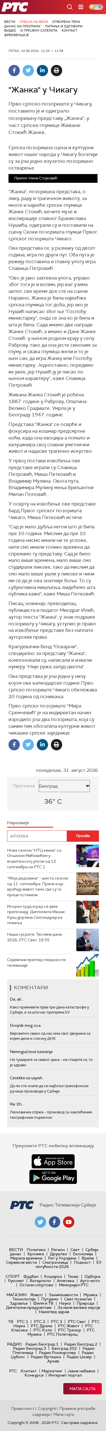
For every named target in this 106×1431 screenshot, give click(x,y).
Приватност (22, 1408)
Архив (53, 1361)
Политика (36, 1249)
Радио (14, 1344)
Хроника (35, 1253)
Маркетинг (52, 1370)
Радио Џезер (79, 1356)
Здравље (19, 1303)
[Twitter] (28, 70)
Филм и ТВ (43, 1303)
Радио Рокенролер (57, 1352)
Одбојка (92, 1276)
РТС (13, 1370)
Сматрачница (55, 1262)
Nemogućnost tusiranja (31, 1051)
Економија (83, 1253)
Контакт (69, 30)
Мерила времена (26, 1258)
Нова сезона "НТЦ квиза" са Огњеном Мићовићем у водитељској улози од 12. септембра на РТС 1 (34, 858)
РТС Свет (77, 1321)
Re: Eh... (17, 1104)
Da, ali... (16, 999)
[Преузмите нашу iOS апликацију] (53, 1161)
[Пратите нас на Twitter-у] (40, 1222)
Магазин (17, 1294)
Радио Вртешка (46, 1356)
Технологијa (24, 1299)
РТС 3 (56, 1321)
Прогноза (24, 786)
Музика (90, 1294)
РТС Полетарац (62, 1334)
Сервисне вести (21, 1262)
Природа (85, 1303)
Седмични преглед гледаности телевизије (36, 962)
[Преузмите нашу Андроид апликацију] (53, 1177)
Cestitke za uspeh (26, 1077)
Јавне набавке (81, 1370)
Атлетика (65, 1280)
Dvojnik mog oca (25, 1025)
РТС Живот (68, 1325)
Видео (10, 30)
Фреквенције (16, 35)
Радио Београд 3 (29, 1348)
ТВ (10, 1321)
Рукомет (16, 1280)
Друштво (58, 1253)
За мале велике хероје (78, 1307)
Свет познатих (78, 1299)
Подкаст (82, 1262)
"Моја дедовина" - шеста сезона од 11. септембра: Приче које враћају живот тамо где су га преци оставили (37, 886)
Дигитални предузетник (29, 1307)
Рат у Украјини (62, 1258)
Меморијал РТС (73, 1284)
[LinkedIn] (42, 70)
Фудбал (30, 1276)
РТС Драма (41, 1325)
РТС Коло (42, 1330)
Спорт (13, 1276)
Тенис (73, 1276)
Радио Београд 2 (80, 1344)
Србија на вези (34, 22)
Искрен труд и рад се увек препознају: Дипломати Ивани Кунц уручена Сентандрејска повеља (35, 915)
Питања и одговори (64, 26)
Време (88, 1258)
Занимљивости (63, 1294)
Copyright (47, 1408)
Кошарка (53, 1276)
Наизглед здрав (54, 1311)
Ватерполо (40, 1280)
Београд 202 (64, 1348)
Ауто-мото (90, 1280)
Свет (75, 1249)
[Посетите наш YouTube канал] (68, 1222)
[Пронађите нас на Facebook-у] (54, 1222)
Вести (9, 22)
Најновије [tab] (18, 823)
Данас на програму (22, 26)
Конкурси (34, 1375)
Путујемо (50, 1299)
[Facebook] (14, 70)
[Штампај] (56, 70)
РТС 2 (39, 1321)
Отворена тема (66, 22)
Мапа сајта (83, 1388)
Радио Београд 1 (42, 1344)
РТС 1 (22, 1321)
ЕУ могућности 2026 (69, 1264)
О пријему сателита (38, 30)
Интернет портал (65, 1375)
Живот (36, 1294)
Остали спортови (36, 1284)
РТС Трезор (69, 1330)
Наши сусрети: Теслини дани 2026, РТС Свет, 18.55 (34, 937)
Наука (65, 1303)
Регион (58, 1249)
